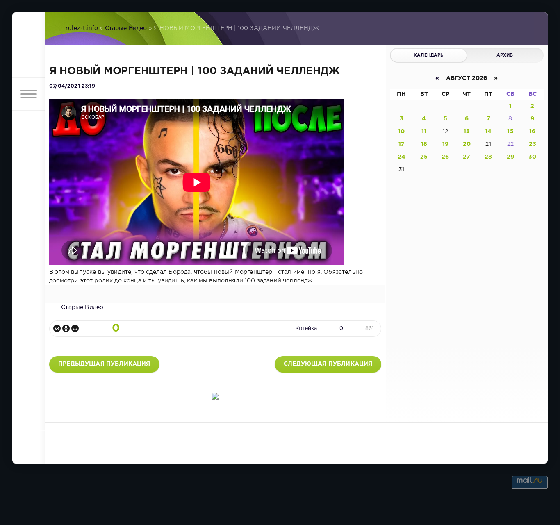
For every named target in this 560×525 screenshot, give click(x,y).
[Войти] (28, 61)
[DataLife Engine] (28, 28)
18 (424, 144)
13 (467, 131)
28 (488, 157)
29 (510, 157)
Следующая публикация (328, 363)
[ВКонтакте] (57, 328)
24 (401, 157)
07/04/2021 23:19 (72, 86)
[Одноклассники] (66, 328)
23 (532, 144)
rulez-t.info (82, 28)
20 (467, 144)
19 (445, 144)
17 (401, 144)
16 (532, 131)
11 (423, 131)
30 (532, 157)
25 (424, 157)
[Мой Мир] (75, 328)
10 (401, 131)
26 (445, 157)
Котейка (306, 328)
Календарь (429, 55)
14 (488, 131)
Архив (504, 55)
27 (466, 157)
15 (510, 131)
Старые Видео (126, 28)
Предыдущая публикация (104, 363)
